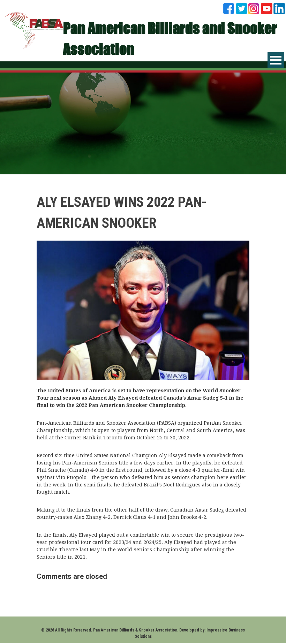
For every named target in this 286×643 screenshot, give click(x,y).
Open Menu (276, 60)
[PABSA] (34, 30)
